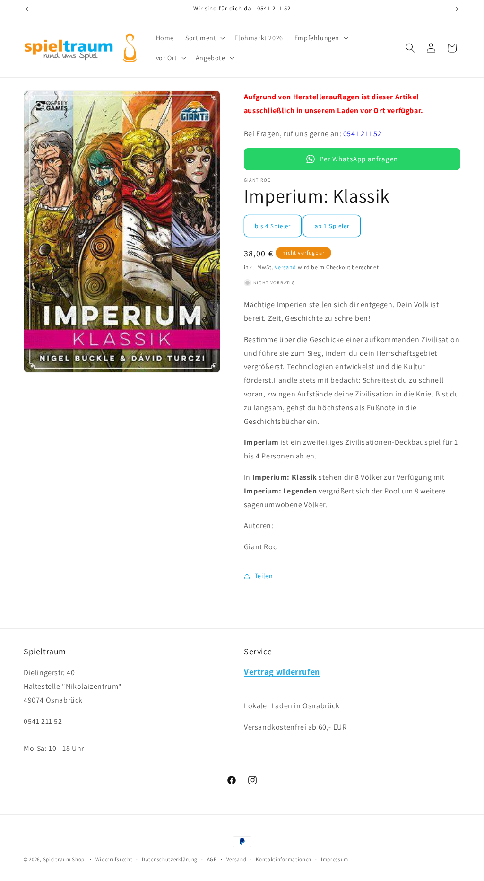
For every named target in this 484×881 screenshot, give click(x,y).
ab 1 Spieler (332, 226)
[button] (204, 38)
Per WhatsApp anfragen (359, 158)
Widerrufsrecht (114, 859)
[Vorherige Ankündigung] (27, 9)
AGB (212, 859)
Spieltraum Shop (64, 859)
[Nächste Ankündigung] (457, 9)
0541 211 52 (362, 134)
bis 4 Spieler (273, 226)
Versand (285, 267)
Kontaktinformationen (283, 859)
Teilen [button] (264, 576)
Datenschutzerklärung (170, 859)
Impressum (334, 859)
